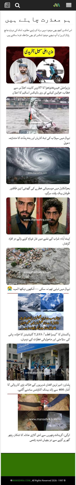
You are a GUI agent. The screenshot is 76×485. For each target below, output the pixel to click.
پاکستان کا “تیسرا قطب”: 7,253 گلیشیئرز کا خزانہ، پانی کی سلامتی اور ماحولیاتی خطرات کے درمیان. (39, 336)
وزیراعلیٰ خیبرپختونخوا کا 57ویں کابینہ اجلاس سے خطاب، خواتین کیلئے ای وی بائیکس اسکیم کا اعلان (41, 90)
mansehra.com (21, 480)
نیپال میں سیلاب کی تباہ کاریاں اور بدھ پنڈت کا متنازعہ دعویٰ (39, 140)
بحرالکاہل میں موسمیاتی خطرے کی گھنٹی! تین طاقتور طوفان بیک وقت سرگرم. (40, 190)
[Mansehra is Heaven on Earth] (56, 5)
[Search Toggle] (17, 5)
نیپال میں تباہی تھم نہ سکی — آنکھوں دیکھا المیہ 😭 (38, 289)
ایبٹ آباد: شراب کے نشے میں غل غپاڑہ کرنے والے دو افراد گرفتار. (39, 241)
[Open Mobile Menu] (68, 5)
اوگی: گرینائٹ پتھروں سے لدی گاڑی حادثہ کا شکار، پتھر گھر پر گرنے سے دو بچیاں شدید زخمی (39, 437)
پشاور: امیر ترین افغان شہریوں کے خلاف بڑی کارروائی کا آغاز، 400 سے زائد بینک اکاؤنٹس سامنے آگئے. (38, 387)
